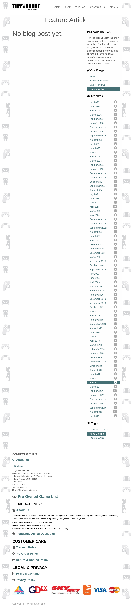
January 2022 (103, 248)
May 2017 (103, 378)
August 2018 (103, 328)
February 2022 (103, 244)
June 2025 (103, 148)
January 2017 (103, 395)
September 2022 (103, 227)
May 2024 (103, 202)
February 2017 (103, 390)
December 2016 (103, 399)
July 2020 (103, 273)
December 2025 (103, 127)
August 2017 (103, 369)
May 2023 (103, 215)
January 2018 (103, 353)
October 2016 (103, 403)
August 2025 (103, 139)
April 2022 (103, 240)
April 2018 (103, 340)
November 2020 (103, 261)
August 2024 (103, 190)
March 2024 (103, 210)
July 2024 (103, 194)
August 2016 (103, 411)
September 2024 (103, 185)
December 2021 (103, 252)
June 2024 (103, 198)
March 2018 (103, 344)
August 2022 (103, 231)
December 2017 (103, 357)
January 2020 (103, 294)
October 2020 (103, 265)
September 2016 (103, 407)
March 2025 (103, 160)
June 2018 (103, 332)
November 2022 (103, 223)
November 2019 (103, 303)
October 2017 (103, 365)
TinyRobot (19, 465)
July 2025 (103, 144)
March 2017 (103, 386)
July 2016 (103, 416)
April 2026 (103, 110)
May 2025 (103, 152)
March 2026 (103, 114)
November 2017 (103, 361)
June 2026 (103, 106)
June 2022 (103, 236)
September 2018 (103, 323)
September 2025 (103, 135)
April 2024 (103, 206)
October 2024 (103, 181)
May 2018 (103, 336)
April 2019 (103, 315)
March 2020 (103, 286)
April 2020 (103, 282)
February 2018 (103, 349)
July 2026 (103, 102)
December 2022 (103, 219)
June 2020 (103, 277)
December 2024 (103, 173)
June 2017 (103, 374)
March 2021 (103, 256)
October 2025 (103, 131)
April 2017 (103, 382)
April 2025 (103, 156)
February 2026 (103, 118)
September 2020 (103, 269)
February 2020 (103, 290)
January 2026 (103, 123)
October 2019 (103, 307)
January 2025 (103, 169)
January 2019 (103, 319)
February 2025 (103, 164)
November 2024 (103, 177)
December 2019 (103, 298)
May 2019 (103, 311)
